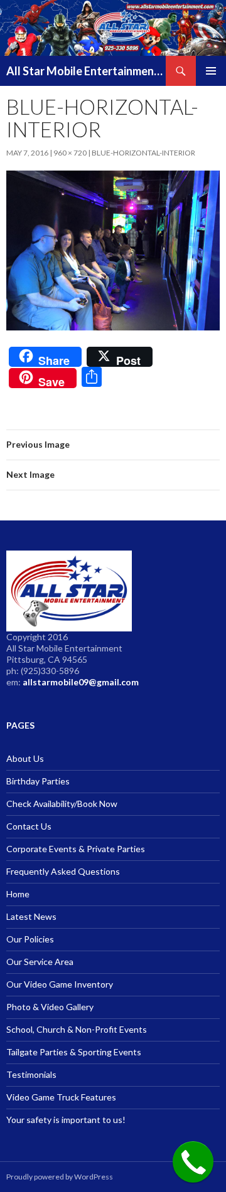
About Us (25, 758)
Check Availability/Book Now (61, 803)
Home (18, 894)
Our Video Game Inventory (59, 984)
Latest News (31, 916)
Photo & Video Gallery (50, 1006)
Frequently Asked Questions (63, 871)
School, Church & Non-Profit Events (76, 1029)
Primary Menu (211, 71)
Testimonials (31, 1074)
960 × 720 (70, 152)
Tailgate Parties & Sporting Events (73, 1052)
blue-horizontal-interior (143, 152)
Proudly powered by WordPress (59, 1176)
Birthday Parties (38, 781)
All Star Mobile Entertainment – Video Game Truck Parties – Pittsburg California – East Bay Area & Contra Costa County (86, 71)
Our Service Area (39, 961)
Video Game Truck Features (61, 1097)
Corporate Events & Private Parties (75, 848)
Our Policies (30, 939)
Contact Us (28, 826)
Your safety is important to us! (66, 1119)
